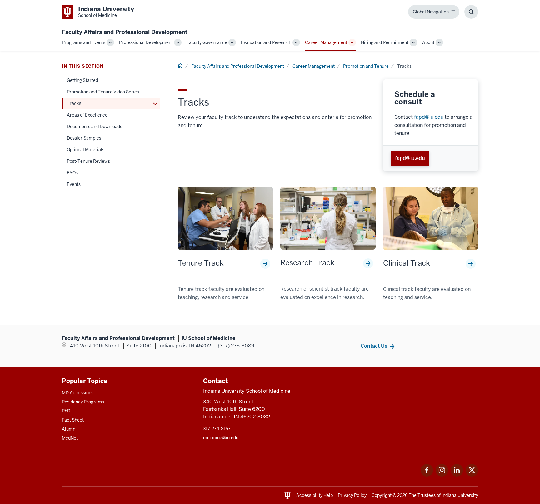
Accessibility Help (314, 495)
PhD (66, 411)
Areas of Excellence (87, 115)
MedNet (70, 438)
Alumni (69, 429)
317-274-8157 (217, 429)
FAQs (72, 173)
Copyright (382, 495)
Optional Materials (85, 149)
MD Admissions (77, 393)
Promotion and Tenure (366, 66)
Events (74, 184)
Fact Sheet (73, 420)
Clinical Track (406, 263)
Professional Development (146, 42)
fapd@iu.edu (428, 117)
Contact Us (374, 346)
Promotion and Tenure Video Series (103, 92)
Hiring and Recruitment (384, 42)
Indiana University (460, 495)
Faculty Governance (207, 42)
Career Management (326, 42)
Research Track (307, 262)
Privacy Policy (352, 495)
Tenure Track (201, 263)
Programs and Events (83, 42)
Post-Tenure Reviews (88, 161)
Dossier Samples (84, 138)
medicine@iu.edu (220, 438)
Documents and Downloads (94, 126)
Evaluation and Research (266, 42)
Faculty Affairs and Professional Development (125, 32)
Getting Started (82, 80)
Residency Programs (83, 402)
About (428, 42)
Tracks (74, 103)
